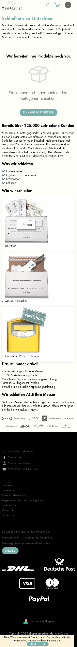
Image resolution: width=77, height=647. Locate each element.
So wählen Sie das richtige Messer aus (26, 531)
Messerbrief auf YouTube (23, 468)
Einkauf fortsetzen (38, 112)
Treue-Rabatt (9, 485)
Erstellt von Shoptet (42, 621)
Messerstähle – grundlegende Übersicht (27, 537)
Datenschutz (9, 515)
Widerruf (7, 510)
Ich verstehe (37, 644)
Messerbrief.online (19, 463)
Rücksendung (9, 505)
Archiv (10, 550)
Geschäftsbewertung (14, 495)
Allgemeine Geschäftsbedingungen (23, 500)
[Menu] (68, 5)
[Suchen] (47, 5)
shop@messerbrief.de (21, 451)
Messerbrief (15, 457)
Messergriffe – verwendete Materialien (26, 543)
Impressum (8, 490)
